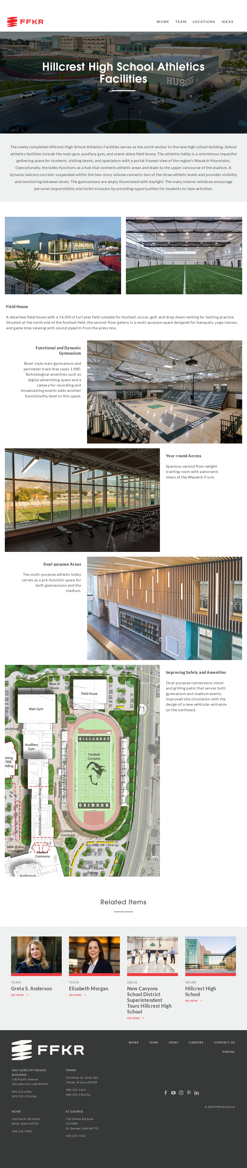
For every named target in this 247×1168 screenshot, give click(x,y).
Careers (196, 1042)
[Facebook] (166, 1093)
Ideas (173, 1042)
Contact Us (224, 1042)
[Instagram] (181, 1093)
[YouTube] (173, 1093)
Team (153, 1042)
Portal (228, 1051)
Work (134, 1042)
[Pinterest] (189, 1093)
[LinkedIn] (196, 1093)
